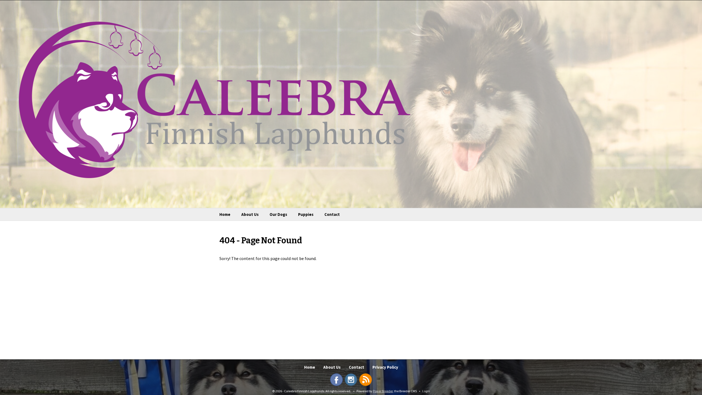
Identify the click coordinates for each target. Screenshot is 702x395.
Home (224, 214)
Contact (332, 214)
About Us (250, 214)
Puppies (305, 214)
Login (426, 391)
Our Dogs (278, 214)
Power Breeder (383, 391)
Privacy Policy (385, 367)
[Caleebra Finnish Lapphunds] (210, 99)
